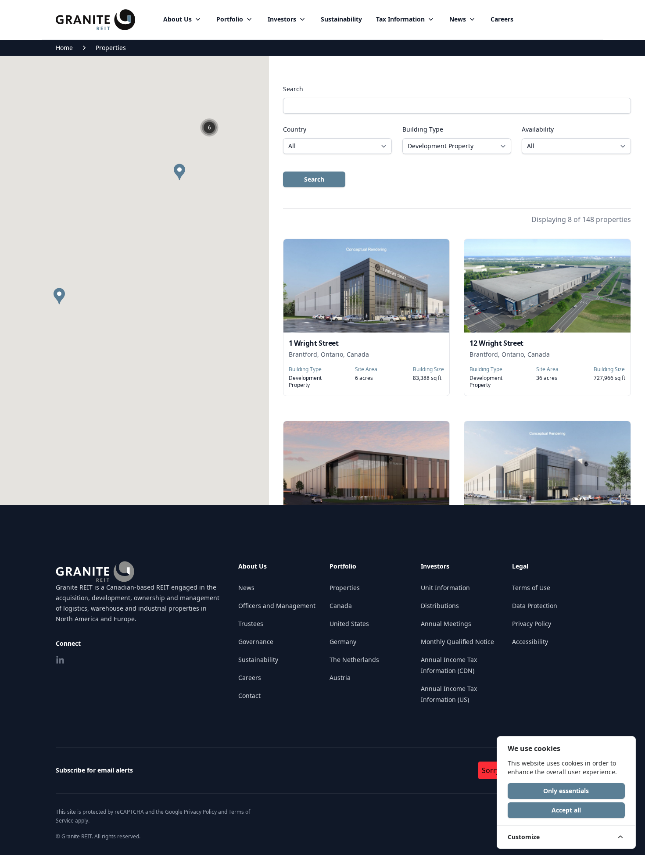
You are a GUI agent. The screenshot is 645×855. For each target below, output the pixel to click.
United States (349, 623)
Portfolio (229, 19)
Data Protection (534, 605)
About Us (177, 19)
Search (293, 89)
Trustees (250, 623)
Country (294, 129)
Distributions (440, 605)
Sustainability (341, 19)
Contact (249, 695)
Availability (538, 129)
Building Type (422, 129)
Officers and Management (276, 605)
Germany (343, 641)
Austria (340, 677)
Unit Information (445, 587)
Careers (502, 19)
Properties (111, 47)
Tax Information (400, 19)
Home (64, 47)
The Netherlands (354, 659)
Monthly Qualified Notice (457, 641)
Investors (282, 19)
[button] (209, 127)
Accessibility (530, 641)
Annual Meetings (446, 623)
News (457, 19)
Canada (341, 605)
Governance (255, 641)
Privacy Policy (531, 623)
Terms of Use (531, 587)
